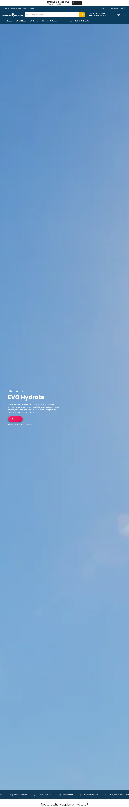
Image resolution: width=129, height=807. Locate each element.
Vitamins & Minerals (50, 21)
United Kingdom (118, 8)
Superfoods (7, 21)
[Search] (82, 14)
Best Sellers (67, 21)
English (104, 8)
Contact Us (6, 8)
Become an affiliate (28, 8)
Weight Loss (21, 21)
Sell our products (16, 8)
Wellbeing (34, 21)
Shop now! (76, 3)
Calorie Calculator (82, 21)
